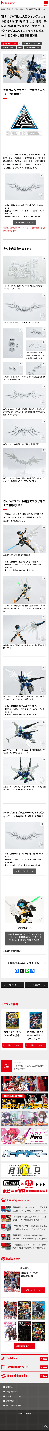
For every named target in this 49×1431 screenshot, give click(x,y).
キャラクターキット (32, 47)
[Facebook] (16, 971)
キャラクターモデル (10, 44)
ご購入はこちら (12, 1045)
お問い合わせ (11, 1391)
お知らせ (10, 1387)
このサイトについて (14, 1396)
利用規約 (10, 1400)
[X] (22, 971)
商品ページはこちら (23, 222)
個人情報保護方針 (13, 1405)
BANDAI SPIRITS (9, 47)
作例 (20, 47)
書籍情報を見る (22, 1346)
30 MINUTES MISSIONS (31, 44)
